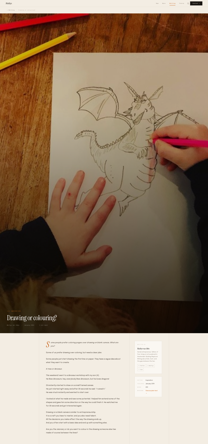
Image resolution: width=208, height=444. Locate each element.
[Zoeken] (188, 3)
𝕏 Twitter (142, 365)
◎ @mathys (151, 365)
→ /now (140, 369)
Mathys (9, 3)
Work (164, 3)
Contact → (196, 3)
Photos (181, 3)
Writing (172, 3)
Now (157, 3)
